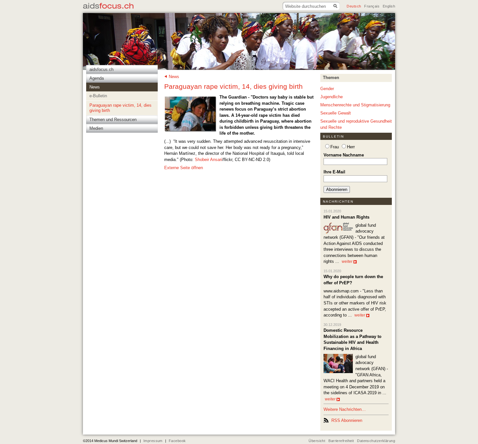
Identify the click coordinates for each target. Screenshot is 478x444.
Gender (327, 88)
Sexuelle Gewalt (335, 113)
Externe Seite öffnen (183, 167)
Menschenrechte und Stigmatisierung (355, 104)
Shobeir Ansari (208, 159)
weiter (347, 261)
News (174, 76)
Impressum (153, 441)
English (389, 6)
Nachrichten (338, 201)
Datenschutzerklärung (376, 441)
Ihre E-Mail (334, 171)
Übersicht (317, 441)
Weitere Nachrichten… (345, 409)
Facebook (177, 441)
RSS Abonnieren (346, 420)
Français (371, 6)
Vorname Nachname (344, 155)
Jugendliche (331, 96)
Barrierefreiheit (341, 441)
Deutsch (354, 6)
